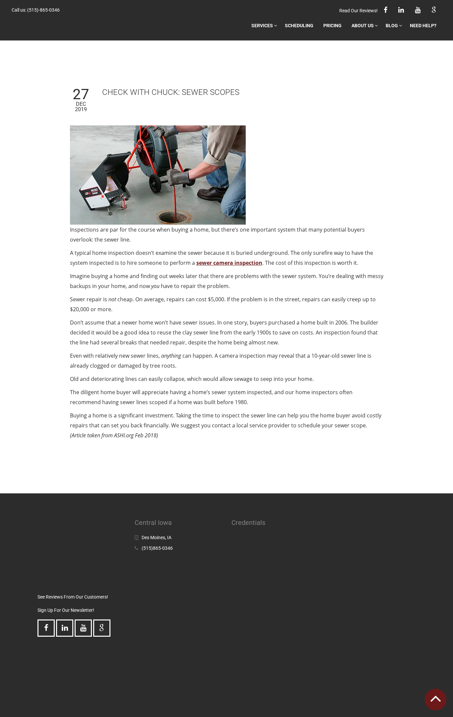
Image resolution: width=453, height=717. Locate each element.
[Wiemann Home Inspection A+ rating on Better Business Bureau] (256, 542)
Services (262, 25)
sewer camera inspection (229, 262)
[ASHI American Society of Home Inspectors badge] (353, 595)
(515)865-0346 (157, 548)
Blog (392, 25)
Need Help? (423, 25)
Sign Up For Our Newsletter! (65, 610)
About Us (363, 25)
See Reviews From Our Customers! (72, 597)
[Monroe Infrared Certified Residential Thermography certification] (353, 650)
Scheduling (299, 25)
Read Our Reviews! (358, 10)
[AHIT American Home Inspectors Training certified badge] (256, 582)
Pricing (332, 25)
